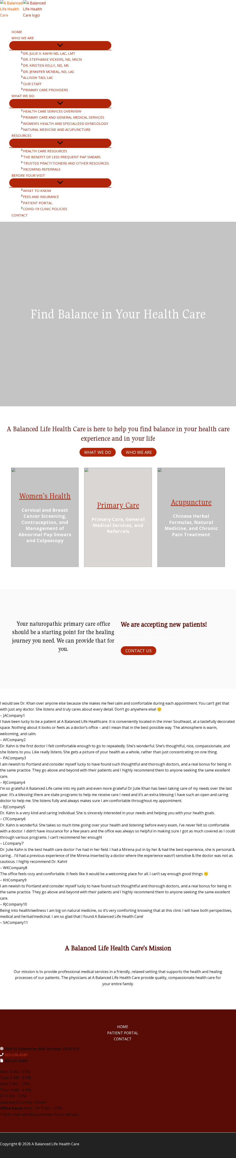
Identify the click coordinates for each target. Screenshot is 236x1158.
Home (122, 1026)
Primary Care (118, 505)
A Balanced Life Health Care (29, 21)
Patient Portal (122, 1032)
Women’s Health (45, 496)
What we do (97, 452)
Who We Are (139, 452)
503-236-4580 (15, 1054)
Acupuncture (191, 502)
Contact (123, 1038)
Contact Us (138, 650)
